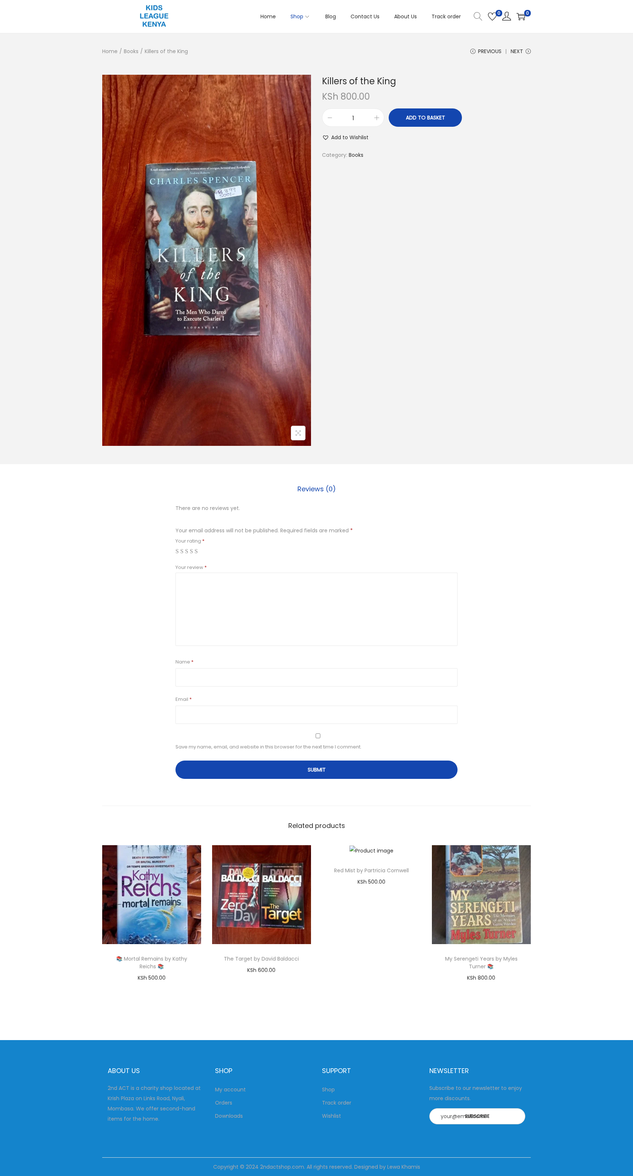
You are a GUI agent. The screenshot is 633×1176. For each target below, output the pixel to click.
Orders (223, 1102)
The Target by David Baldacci (261, 958)
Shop (328, 1089)
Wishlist (331, 1116)
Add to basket (425, 117)
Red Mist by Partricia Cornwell (371, 870)
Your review (191, 567)
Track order (336, 1102)
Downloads (229, 1116)
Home (110, 51)
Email (183, 699)
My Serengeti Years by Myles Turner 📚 (481, 962)
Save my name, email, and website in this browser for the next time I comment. (268, 746)
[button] (345, 137)
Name (184, 661)
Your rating (189, 540)
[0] (492, 16)
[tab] (316, 489)
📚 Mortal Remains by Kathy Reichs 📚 (151, 962)
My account (230, 1089)
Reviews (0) (316, 488)
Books (131, 51)
